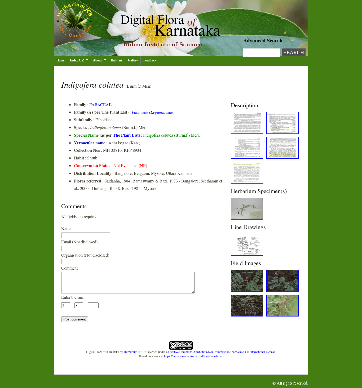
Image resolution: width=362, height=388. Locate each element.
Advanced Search (262, 40)
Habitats (116, 60)
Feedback (149, 60)
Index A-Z (77, 60)
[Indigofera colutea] (247, 132)
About (97, 60)
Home (60, 60)
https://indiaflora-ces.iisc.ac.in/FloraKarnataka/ (193, 356)
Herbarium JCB (134, 352)
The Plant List (126, 135)
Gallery (133, 60)
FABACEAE (100, 104)
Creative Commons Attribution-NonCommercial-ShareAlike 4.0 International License (221, 352)
